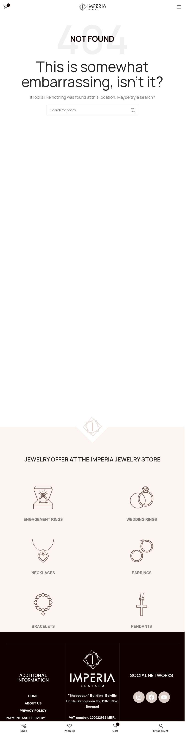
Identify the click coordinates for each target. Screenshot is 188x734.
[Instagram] (139, 697)
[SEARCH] (133, 110)
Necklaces (43, 573)
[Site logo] (92, 6)
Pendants (141, 626)
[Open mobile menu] (178, 6)
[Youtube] (164, 697)
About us (33, 703)
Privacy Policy (33, 710)
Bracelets (43, 626)
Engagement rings (43, 519)
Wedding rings (141, 519)
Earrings (142, 573)
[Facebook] (151, 697)
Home (33, 696)
